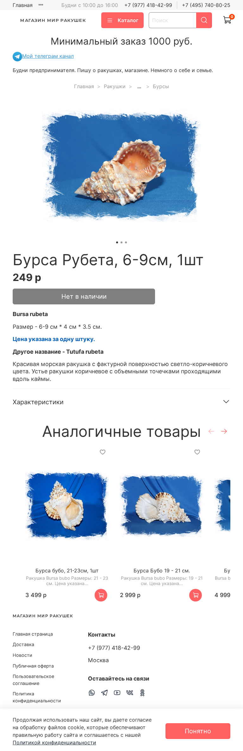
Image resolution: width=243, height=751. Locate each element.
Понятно (198, 731)
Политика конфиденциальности (37, 697)
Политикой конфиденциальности (54, 742)
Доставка (23, 644)
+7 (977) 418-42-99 (148, 5)
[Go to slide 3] (126, 242)
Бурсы (161, 86)
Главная (23, 5)
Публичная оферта (33, 666)
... (139, 86)
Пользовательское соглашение (33, 680)
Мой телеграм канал (48, 56)
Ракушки (115, 86)
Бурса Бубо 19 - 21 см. (162, 570)
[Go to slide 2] (121, 242)
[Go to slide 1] (117, 242)
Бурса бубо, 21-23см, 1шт (67, 570)
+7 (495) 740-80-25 (206, 5)
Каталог (128, 20)
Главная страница (33, 634)
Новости (22, 655)
